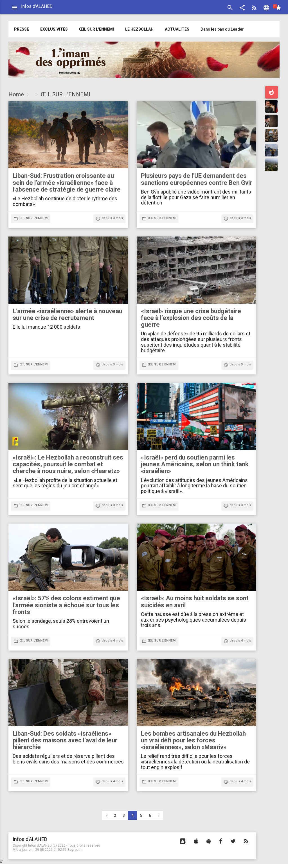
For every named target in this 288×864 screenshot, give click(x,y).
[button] (242, 8)
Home (16, 94)
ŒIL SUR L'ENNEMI (96, 29)
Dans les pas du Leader (222, 29)
